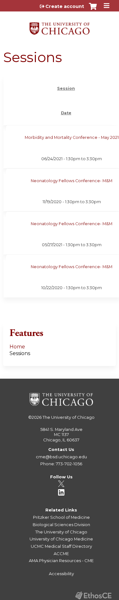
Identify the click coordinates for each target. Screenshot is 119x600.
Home (17, 347)
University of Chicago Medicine (61, 538)
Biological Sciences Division (61, 524)
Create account (64, 6)
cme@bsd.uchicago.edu (61, 456)
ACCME (61, 553)
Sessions (20, 353)
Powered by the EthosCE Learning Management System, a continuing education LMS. (93, 595)
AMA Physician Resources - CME (61, 560)
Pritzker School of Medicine (61, 517)
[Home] (59, 26)
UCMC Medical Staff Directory (61, 546)
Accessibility (61, 573)
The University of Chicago (69, 417)
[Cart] (93, 9)
